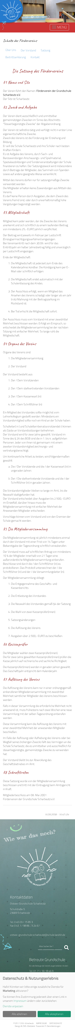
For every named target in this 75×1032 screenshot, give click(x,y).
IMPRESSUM (41, 1023)
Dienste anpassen (13, 1006)
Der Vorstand (28, 50)
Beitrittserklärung (15, 57)
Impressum (20, 1001)
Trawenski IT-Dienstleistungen (48, 1026)
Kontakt (35, 57)
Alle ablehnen (19, 1014)
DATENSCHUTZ (55, 1023)
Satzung (45, 50)
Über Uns (10, 50)
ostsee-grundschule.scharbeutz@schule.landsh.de (37, 935)
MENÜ (61, 27)
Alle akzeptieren (54, 1014)
